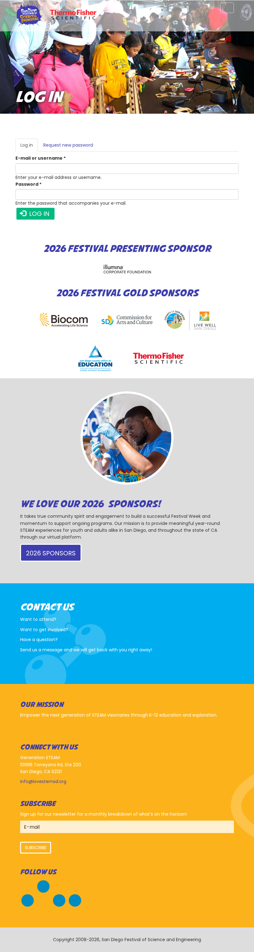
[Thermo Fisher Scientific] (158, 358)
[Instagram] (59, 899)
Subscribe (35, 848)
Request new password (68, 145)
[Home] (30, 15)
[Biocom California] (63, 320)
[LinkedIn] (75, 899)
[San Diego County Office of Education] (95, 358)
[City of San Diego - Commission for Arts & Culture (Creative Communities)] (127, 320)
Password (28, 184)
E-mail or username (40, 158)
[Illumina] (127, 269)
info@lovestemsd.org (43, 781)
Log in (29, 147)
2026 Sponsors (51, 553)
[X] (27, 899)
